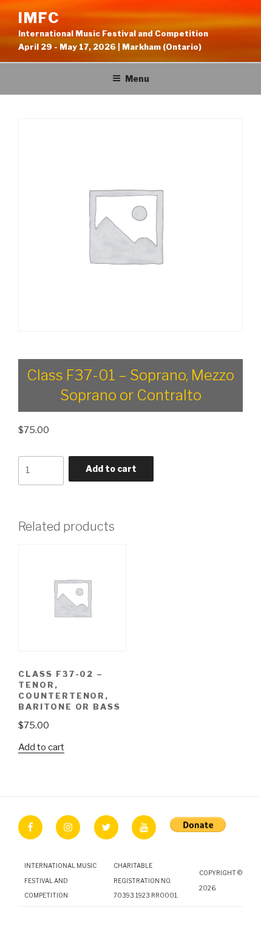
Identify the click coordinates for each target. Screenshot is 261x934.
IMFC (39, 18)
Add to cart (111, 468)
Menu (137, 78)
